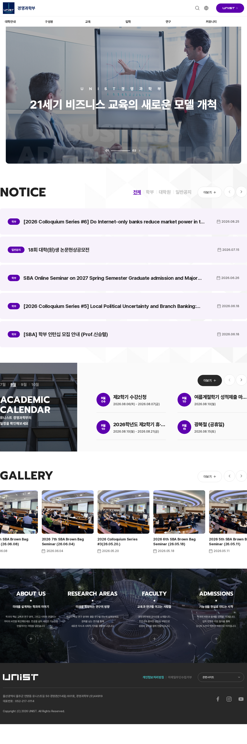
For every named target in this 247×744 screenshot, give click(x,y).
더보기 (208, 192)
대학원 (165, 192)
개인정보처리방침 (153, 677)
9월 (24, 384)
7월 (3, 384)
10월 (35, 384)
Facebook (217, 699)
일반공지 (184, 192)
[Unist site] (230, 8)
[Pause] (140, 151)
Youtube (241, 699)
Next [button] (241, 191)
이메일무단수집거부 (180, 677)
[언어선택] (206, 8)
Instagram (229, 699)
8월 (13, 384)
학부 (150, 192)
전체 (137, 192)
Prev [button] (229, 476)
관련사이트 (208, 677)
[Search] (197, 8)
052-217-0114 (24, 701)
